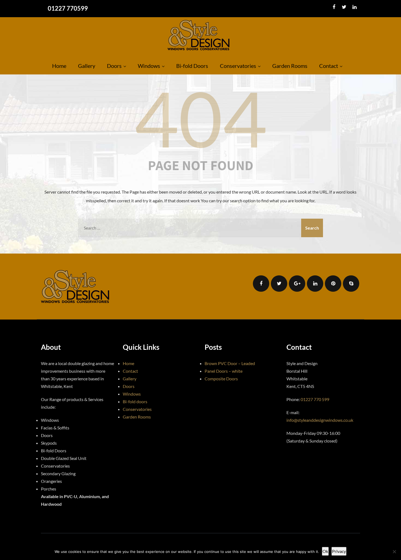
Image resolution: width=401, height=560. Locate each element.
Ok (325, 551)
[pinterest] (333, 283)
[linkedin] (354, 7)
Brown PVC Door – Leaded (230, 363)
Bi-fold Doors (192, 65)
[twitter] (344, 7)
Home (59, 65)
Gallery (86, 65)
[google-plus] (297, 283)
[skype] (351, 283)
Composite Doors (221, 378)
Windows (149, 65)
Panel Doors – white (224, 371)
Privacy (339, 551)
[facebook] (334, 7)
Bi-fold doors (135, 401)
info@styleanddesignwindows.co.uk (319, 420)
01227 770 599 (315, 399)
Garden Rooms (289, 65)
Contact (328, 65)
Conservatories (238, 65)
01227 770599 (68, 8)
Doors (114, 65)
